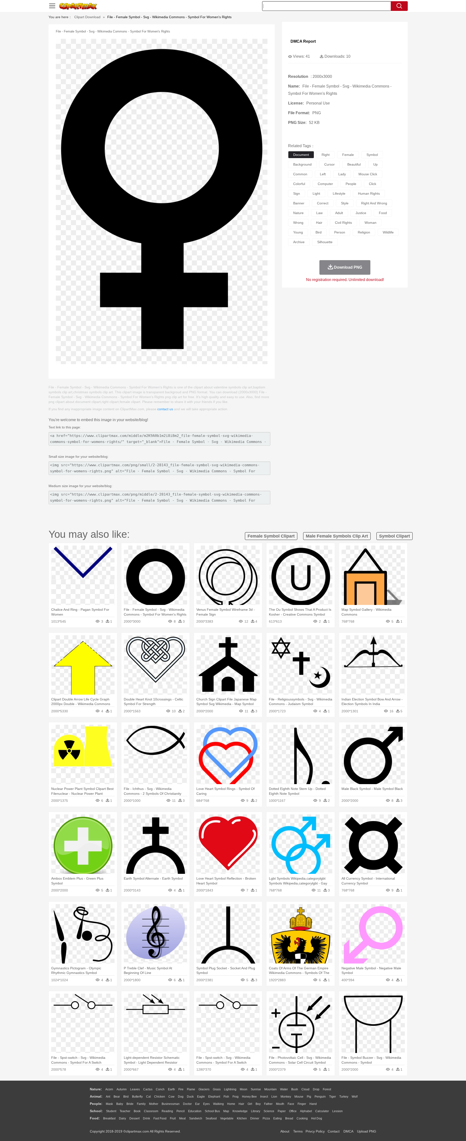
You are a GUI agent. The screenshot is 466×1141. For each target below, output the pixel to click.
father (268, 1104)
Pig (309, 1096)
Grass (217, 1089)
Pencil (180, 1111)
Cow (171, 1096)
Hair (241, 1104)
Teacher (125, 1111)
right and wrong (374, 203)
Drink (146, 1118)
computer (325, 184)
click (372, 184)
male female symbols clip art (337, 536)
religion (364, 232)
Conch (160, 1089)
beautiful (354, 164)
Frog (236, 1096)
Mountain (270, 1089)
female (348, 155)
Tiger (332, 1096)
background (302, 164)
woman (370, 223)
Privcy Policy (315, 1131)
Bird (126, 1096)
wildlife (388, 232)
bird (319, 232)
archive (299, 242)
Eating (277, 1118)
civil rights (343, 223)
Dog (180, 1096)
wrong (298, 223)
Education (194, 1111)
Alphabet (306, 1111)
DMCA (348, 1131)
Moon (243, 1089)
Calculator (322, 1111)
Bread (289, 1118)
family (141, 1104)
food (383, 213)
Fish (226, 1096)
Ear (197, 1104)
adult (339, 213)
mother (153, 1104)
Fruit (173, 1118)
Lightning (230, 1089)
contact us (165, 409)
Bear (117, 1096)
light (316, 193)
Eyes (206, 1104)
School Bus (212, 1111)
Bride (129, 1104)
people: (96, 1104)
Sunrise (256, 1089)
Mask (109, 1104)
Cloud (305, 1089)
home (231, 1104)
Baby (119, 1104)
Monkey (286, 1096)
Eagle (201, 1096)
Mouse (298, 1096)
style (345, 203)
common (300, 174)
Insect (264, 1096)
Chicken (159, 1096)
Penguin (320, 1096)
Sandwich (195, 1118)
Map (226, 1111)
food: (95, 1118)
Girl (250, 1104)
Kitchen (242, 1118)
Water (284, 1089)
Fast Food (159, 1118)
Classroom (151, 1111)
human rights (369, 193)
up (375, 164)
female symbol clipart (271, 536)
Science (269, 1111)
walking (218, 1104)
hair (319, 223)
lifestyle (339, 193)
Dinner (254, 1118)
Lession (337, 1111)
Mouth (280, 1104)
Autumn (121, 1089)
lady (342, 174)
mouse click (367, 174)
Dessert (134, 1118)
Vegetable (226, 1118)
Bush (294, 1089)
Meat (182, 1118)
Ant (108, 1096)
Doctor (187, 1104)
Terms (298, 1131)
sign (296, 193)
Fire (180, 1089)
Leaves (135, 1089)
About (284, 1131)
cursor (329, 164)
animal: (96, 1096)
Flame (191, 1089)
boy (258, 1104)
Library (255, 1111)
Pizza (266, 1118)
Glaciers (204, 1089)
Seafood (211, 1118)
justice (361, 213)
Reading (167, 1111)
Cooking (302, 1118)
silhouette (325, 242)
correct (322, 203)
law (319, 213)
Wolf (355, 1096)
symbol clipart (394, 536)
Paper (282, 1111)
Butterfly (137, 1096)
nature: (96, 1089)
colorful (299, 184)
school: (96, 1111)
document (301, 155)
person (339, 232)
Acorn (109, 1089)
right (326, 155)
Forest (327, 1089)
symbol (372, 155)
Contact (334, 1131)
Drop (316, 1089)
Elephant (214, 1096)
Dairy (122, 1118)
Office (293, 1111)
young (298, 232)
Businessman (171, 1104)
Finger (302, 1104)
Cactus (147, 1089)
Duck (190, 1096)
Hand (313, 1104)
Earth (171, 1089)
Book (137, 1111)
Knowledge (240, 1111)
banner (298, 203)
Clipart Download (87, 17)
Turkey (343, 1096)
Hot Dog (316, 1118)
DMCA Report (303, 41)
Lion (274, 1096)
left (323, 174)
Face (291, 1104)
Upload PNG (366, 1131)
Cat (148, 1096)
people (351, 184)
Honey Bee (249, 1096)
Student (111, 1111)
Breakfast (109, 1118)
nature (298, 213)
